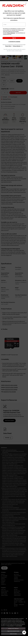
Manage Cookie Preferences (13, 628)
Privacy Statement (10, 625)
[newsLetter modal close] (26, 3)
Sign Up (14, 38)
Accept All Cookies (13, 633)
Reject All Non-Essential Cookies (13, 631)
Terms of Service (16, 46)
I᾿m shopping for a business (14, 41)
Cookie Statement (19, 625)
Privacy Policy (8, 46)
